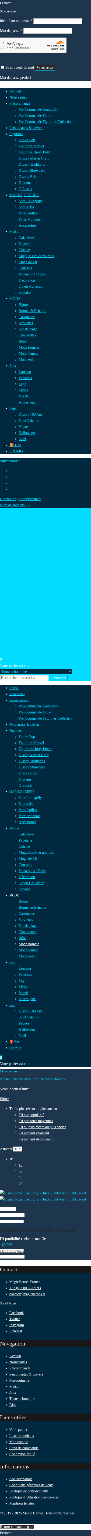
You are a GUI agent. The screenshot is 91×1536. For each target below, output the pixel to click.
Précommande (19, 1368)
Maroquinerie (19, 1380)
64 (20, 1183)
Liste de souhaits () (15, 505)
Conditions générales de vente (31, 1485)
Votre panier (18, 1430)
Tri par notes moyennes (36, 1121)
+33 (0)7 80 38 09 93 (25, 1288)
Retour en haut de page (17, 1527)
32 (20, 1171)
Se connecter (45, 67)
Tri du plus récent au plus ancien (42, 1127)
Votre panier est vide (15, 665)
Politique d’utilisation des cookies (34, 1497)
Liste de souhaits (21, 1436)
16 (20, 1165)
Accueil (5, 1079)
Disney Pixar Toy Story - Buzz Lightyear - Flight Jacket (37, 1230)
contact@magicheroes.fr (27, 1294)
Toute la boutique (22, 1399)
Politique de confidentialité (29, 1491)
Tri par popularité (31, 1115)
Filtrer (4, 1099)
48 (20, 1177)
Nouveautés (18, 1362)
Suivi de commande (23, 1448)
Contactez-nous (20, 1479)
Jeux (12, 1393)
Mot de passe (11, 31)
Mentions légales (21, 1503)
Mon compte (18, 1442)
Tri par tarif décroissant (35, 1139)
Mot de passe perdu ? (15, 78)
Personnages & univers (26, 1374)
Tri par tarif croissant (34, 1133)
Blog (13, 1405)
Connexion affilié (22, 1454)
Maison (14, 1386)
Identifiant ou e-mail (16, 21)
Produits (38, 1079)
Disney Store (22, 1079)
